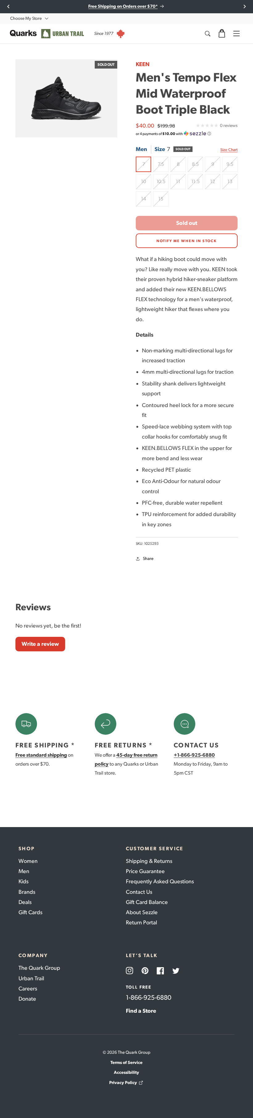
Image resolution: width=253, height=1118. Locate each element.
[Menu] (236, 33)
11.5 (197, 184)
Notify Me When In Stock (186, 241)
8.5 (197, 166)
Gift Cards (30, 912)
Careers (28, 988)
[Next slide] (244, 6)
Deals (25, 902)
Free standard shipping (41, 755)
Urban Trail (31, 978)
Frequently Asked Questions (160, 881)
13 (232, 184)
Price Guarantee (145, 871)
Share (148, 558)
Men (24, 871)
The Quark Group (39, 968)
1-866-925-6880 (148, 997)
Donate (27, 998)
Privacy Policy (123, 1082)
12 (215, 184)
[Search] (207, 33)
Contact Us (139, 892)
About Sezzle (142, 912)
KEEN (143, 64)
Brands (27, 892)
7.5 (163, 166)
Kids (23, 881)
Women (28, 861)
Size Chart (229, 149)
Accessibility (126, 1072)
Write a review (40, 644)
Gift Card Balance (147, 902)
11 (181, 184)
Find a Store (141, 1010)
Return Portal (141, 922)
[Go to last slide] (8, 6)
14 (146, 201)
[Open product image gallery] (66, 98)
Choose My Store (26, 18)
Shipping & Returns (149, 861)
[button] (221, 33)
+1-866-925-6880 (194, 755)
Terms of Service (126, 1062)
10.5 (162, 184)
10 (146, 184)
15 (163, 201)
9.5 (232, 166)
